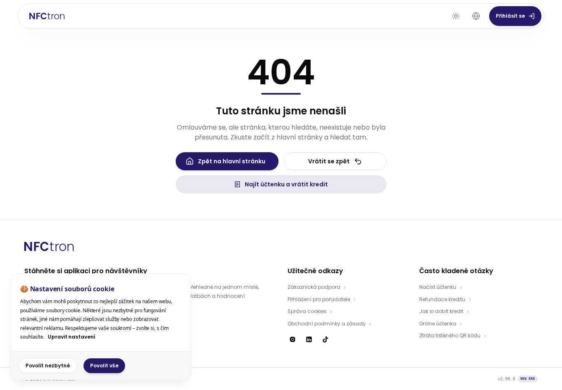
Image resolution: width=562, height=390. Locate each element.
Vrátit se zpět (329, 161)
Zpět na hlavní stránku (231, 161)
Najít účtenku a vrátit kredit (286, 184)
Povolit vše (104, 365)
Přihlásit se (510, 15)
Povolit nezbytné (48, 365)
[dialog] (100, 327)
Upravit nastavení (71, 336)
